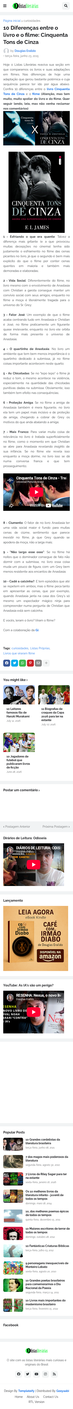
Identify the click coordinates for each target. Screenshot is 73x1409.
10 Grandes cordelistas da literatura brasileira (43, 1141)
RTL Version (36, 1402)
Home (19, 1396)
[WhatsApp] (22, 663)
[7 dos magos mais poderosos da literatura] (13, 1161)
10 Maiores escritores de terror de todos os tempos (48, 1230)
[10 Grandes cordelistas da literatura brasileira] (13, 1144)
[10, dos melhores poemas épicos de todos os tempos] (13, 1216)
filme (36, 94)
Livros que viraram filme (19, 653)
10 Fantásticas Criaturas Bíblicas (47, 1246)
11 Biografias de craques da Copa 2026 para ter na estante (52, 714)
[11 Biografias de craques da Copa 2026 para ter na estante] (54, 694)
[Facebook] (6, 663)
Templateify (26, 1391)
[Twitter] (14, 663)
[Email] (38, 663)
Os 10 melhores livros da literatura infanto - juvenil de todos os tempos (44, 1195)
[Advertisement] (36, 1082)
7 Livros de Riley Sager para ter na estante (46, 1176)
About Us (33, 1396)
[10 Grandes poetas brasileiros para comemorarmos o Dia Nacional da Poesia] (13, 1285)
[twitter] (27, 1374)
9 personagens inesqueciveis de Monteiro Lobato (47, 1265)
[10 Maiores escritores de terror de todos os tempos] (13, 1233)
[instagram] (45, 1374)
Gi (37, 630)
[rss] (54, 1374)
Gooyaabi (62, 1391)
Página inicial (12, 20)
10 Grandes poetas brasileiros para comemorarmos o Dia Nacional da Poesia (45, 1284)
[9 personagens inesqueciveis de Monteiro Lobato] (13, 1268)
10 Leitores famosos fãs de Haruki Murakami (18, 712)
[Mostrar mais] (46, 663)
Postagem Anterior (17, 826)
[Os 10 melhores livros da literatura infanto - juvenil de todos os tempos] (13, 1196)
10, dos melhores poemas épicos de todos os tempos (47, 1213)
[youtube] (36, 1374)
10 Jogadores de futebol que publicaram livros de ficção (18, 762)
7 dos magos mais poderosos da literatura (47, 1158)
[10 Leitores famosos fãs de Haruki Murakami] (19, 694)
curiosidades (32, 20)
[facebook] (18, 1374)
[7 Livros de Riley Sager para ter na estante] (13, 1179)
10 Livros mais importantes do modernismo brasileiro (45, 1302)
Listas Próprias (40, 648)
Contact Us (50, 1396)
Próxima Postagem (55, 826)
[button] (5, 5)
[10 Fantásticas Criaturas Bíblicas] (13, 1250)
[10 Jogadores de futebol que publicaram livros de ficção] (19, 742)
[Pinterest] (30, 663)
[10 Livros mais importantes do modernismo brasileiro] (13, 1305)
